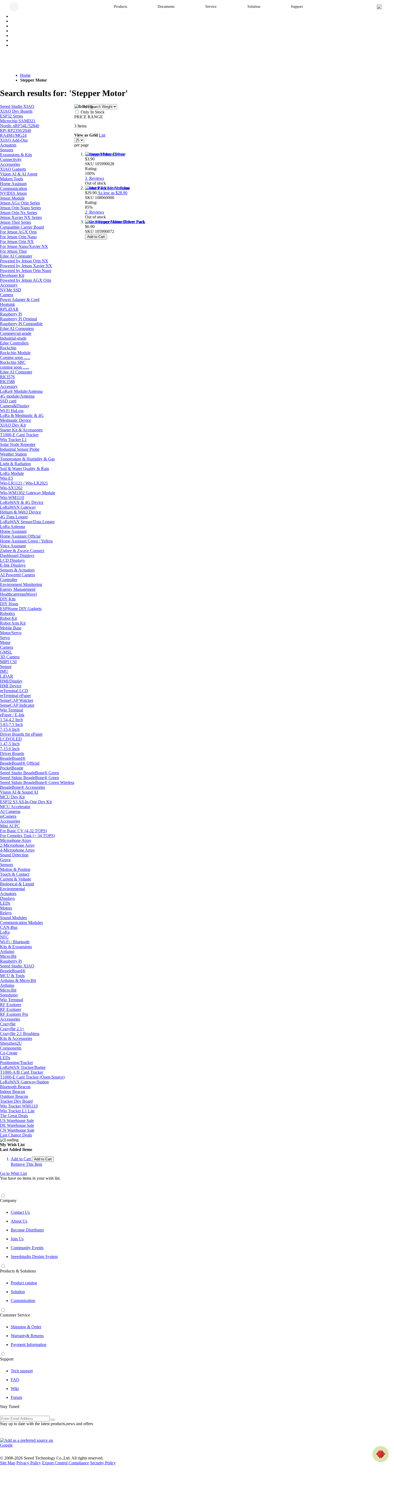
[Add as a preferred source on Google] (29, 1443)
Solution (18, 1291)
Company (8, 1200)
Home (25, 75)
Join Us (17, 1239)
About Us (19, 1221)
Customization (23, 1300)
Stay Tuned (9, 1406)
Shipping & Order (26, 1327)
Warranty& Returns (27, 1335)
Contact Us (20, 1212)
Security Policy (103, 1463)
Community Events (27, 1247)
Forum (16, 1397)
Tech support (22, 1371)
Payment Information (28, 1344)
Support (6, 1359)
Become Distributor (27, 1230)
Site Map (7, 1463)
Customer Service (15, 1315)
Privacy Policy (28, 1463)
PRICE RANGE (88, 117)
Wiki (15, 1388)
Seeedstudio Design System (34, 1256)
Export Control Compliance (65, 1463)
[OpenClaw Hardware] (381, 1454)
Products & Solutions (18, 1271)
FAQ (15, 1379)
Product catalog (24, 1283)
